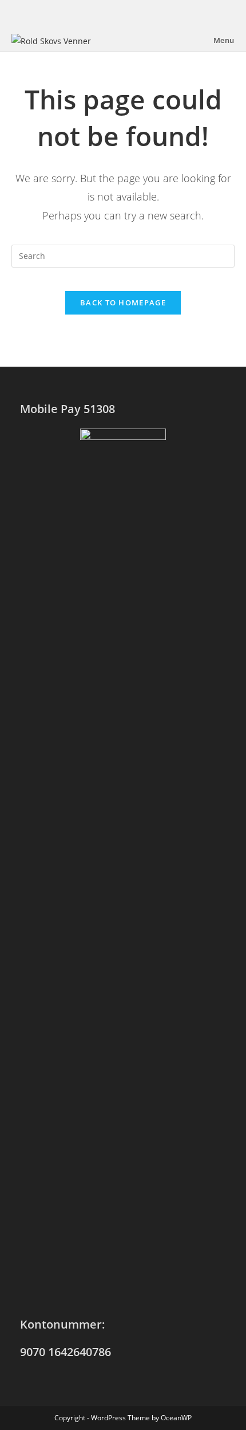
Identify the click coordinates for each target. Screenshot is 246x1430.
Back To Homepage (123, 302)
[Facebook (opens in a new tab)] (123, 12)
